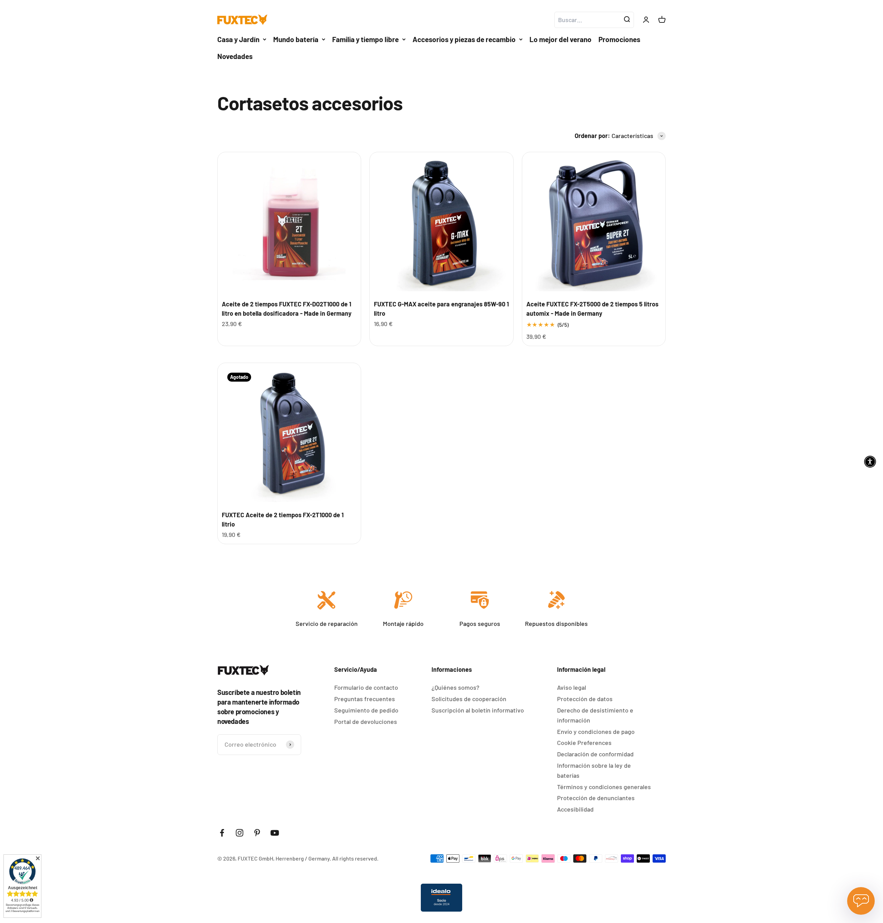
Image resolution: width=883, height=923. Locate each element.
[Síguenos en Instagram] (239, 849)
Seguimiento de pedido (366, 726)
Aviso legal (571, 704)
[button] (558, 8)
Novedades (234, 72)
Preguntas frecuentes (364, 715)
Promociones (619, 55)
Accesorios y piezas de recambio (464, 55)
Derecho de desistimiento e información (595, 731)
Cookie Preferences (584, 759)
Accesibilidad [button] (575, 825)
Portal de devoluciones (365, 738)
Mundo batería (295, 55)
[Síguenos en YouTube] (274, 849)
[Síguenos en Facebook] (222, 849)
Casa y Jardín (238, 55)
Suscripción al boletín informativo (477, 726)
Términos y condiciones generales (604, 803)
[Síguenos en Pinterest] (257, 849)
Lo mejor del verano (560, 55)
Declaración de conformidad (595, 770)
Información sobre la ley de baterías (594, 787)
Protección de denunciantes (596, 814)
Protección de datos (585, 715)
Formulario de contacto (366, 704)
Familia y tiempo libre (365, 55)
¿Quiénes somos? (455, 704)
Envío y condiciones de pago (596, 748)
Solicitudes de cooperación (468, 715)
